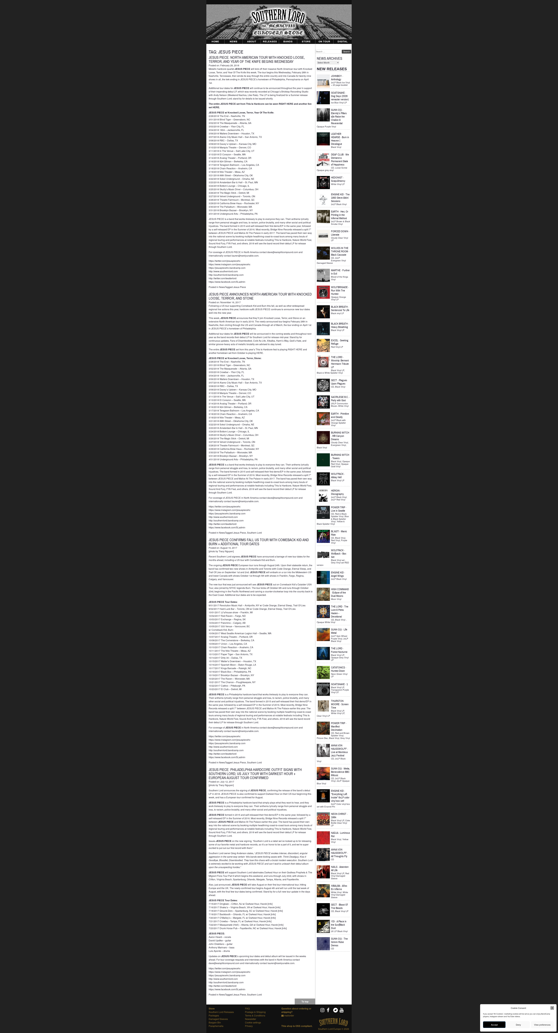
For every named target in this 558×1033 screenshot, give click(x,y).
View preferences (542, 1024)
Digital (343, 41)
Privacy (249, 1026)
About (251, 41)
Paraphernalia (216, 1026)
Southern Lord (254, 532)
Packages (214, 1015)
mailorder (289, 1015)
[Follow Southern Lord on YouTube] (342, 1010)
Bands (288, 41)
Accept (494, 1024)
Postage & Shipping (255, 1012)
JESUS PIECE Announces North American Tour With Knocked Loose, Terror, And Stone (260, 296)
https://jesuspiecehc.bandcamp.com (227, 267)
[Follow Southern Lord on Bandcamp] (335, 1010)
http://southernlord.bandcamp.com (226, 274)
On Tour (324, 41)
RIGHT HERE (286, 103)
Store (306, 41)
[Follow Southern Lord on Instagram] (322, 1010)
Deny (518, 1024)
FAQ (247, 1008)
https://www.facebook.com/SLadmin (227, 281)
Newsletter (250, 1019)
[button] (552, 1008)
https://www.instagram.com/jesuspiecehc (229, 264)
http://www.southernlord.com (223, 271)
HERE (216, 107)
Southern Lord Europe (329, 1029)
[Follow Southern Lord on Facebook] (329, 1010)
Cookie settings (253, 1022)
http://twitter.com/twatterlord (222, 278)
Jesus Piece (239, 287)
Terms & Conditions (255, 1015)
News (233, 41)
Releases (270, 41)
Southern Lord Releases (221, 1012)
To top (305, 1001)
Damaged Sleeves (218, 1019)
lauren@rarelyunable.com (245, 501)
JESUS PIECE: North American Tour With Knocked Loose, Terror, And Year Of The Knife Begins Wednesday (257, 59)
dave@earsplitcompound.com (282, 497)
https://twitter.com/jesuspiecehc (224, 261)
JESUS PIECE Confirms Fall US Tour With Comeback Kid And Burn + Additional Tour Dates (259, 542)
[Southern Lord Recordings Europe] (333, 1025)
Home (215, 41)
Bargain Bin (215, 1022)
